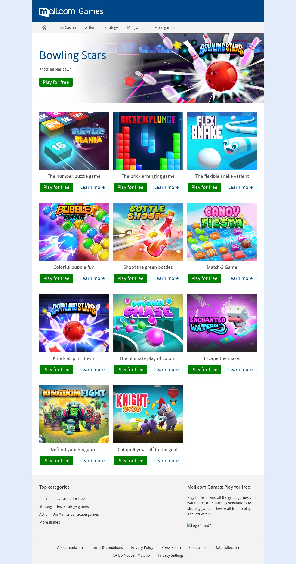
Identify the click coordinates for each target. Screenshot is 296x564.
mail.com (57, 12)
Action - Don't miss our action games (69, 514)
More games (164, 27)
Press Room (171, 547)
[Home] (44, 27)
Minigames (136, 27)
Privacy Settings (171, 555)
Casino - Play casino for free (62, 498)
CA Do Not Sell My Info (131, 555)
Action (90, 27)
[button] (56, 82)
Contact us (197, 547)
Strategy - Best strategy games (64, 506)
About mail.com (70, 547)
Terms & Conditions (107, 547)
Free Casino (66, 27)
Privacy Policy (142, 547)
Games (91, 11)
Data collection (227, 547)
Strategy (111, 27)
